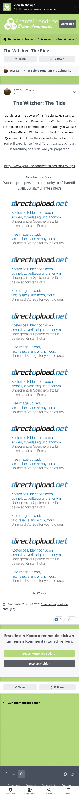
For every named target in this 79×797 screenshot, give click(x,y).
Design (29, 785)
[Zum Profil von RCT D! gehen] (6, 71)
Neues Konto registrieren (39, 653)
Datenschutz (49, 785)
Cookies (66, 785)
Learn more (8, 7)
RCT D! (14, 71)
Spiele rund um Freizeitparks (51, 71)
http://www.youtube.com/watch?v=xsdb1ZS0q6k (39, 166)
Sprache (13, 785)
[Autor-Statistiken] (74, 92)
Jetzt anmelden (39, 663)
